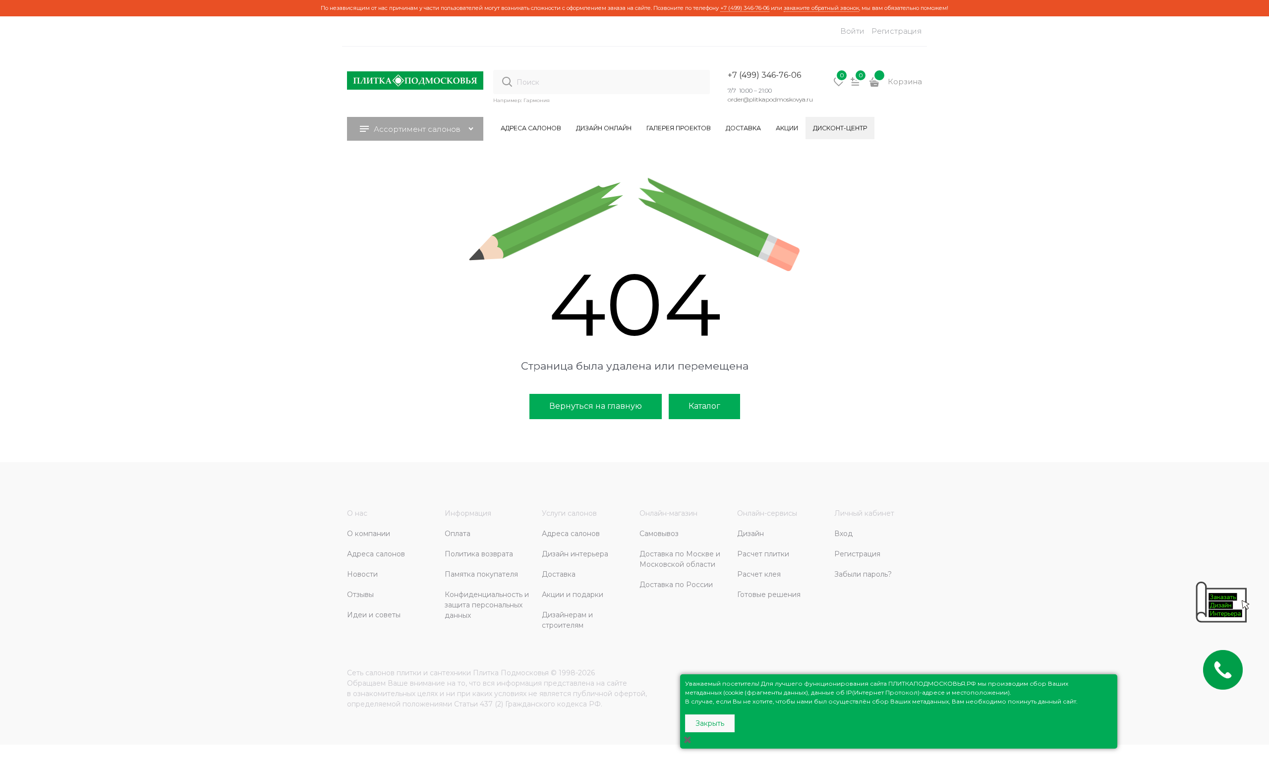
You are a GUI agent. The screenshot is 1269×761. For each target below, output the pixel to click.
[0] (839, 85)
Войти (852, 31)
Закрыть (709, 723)
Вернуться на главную (595, 406)
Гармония (536, 100)
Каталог (704, 406)
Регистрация (896, 31)
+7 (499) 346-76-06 (744, 7)
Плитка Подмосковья (511, 672)
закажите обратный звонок (821, 7)
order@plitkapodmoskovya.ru (770, 99)
